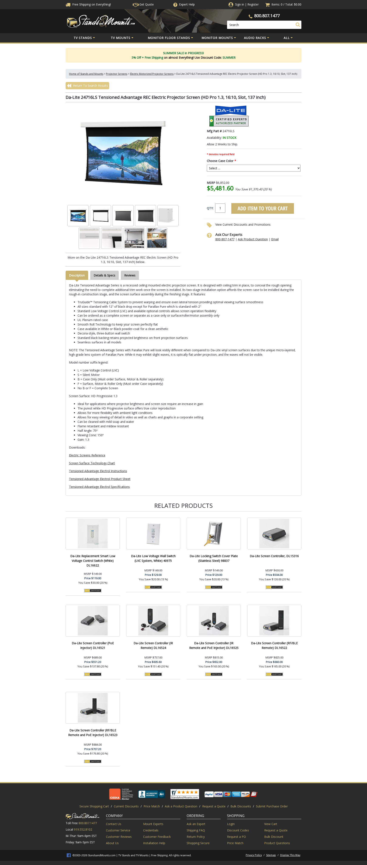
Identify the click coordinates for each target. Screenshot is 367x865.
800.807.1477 (267, 15)
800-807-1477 (224, 239)
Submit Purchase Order (272, 806)
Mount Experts (153, 824)
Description (77, 275)
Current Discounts (126, 806)
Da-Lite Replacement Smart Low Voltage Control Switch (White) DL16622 (92, 560)
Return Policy (196, 837)
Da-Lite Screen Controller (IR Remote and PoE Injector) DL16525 (214, 645)
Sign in (239, 4)
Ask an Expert (196, 824)
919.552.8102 (83, 829)
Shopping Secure (198, 843)
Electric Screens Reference (87, 455)
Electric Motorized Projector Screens (152, 74)
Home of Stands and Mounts (86, 74)
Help (187, 4)
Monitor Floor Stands (169, 38)
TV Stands (83, 38)
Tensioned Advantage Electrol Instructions (98, 471)
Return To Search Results (90, 86)
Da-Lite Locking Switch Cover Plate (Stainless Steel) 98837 (214, 558)
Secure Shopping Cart (94, 806)
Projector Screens (116, 74)
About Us (112, 843)
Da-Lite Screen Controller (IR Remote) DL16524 (153, 645)
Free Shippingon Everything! (91, 4)
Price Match (152, 806)
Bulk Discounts (240, 806)
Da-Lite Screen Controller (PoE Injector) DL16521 (93, 645)
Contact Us (113, 824)
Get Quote (146, 4)
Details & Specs (104, 275)
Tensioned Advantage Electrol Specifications (99, 487)
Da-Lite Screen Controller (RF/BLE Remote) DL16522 (274, 645)
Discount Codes (238, 830)
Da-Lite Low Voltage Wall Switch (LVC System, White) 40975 (153, 558)
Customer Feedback (157, 837)
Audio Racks (255, 38)
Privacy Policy (254, 855)
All (287, 38)
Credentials (150, 830)
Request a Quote (214, 806)
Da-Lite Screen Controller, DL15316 (274, 556)
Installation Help (154, 843)
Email (275, 239)
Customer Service (118, 830)
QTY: (210, 208)
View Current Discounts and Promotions (243, 224)
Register (253, 4)
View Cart (270, 824)
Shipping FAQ (196, 830)
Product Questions (277, 843)
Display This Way (290, 855)
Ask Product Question (253, 239)
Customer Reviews (119, 837)
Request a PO (236, 837)
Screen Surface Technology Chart (92, 463)
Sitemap (271, 855)
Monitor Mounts (217, 38)
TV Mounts (120, 38)
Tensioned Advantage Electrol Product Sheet (99, 479)
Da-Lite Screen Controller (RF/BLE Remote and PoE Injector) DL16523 (92, 732)
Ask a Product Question (181, 806)
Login (231, 824)
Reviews (130, 275)
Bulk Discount (273, 837)
